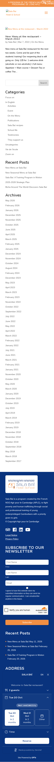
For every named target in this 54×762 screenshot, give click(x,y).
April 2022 (10, 331)
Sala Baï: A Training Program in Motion (23, 177)
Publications (13, 120)
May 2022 (10, 326)
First (7, 567)
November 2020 (13, 374)
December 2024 (13, 254)
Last (7, 577)
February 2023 (12, 297)
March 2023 (11, 292)
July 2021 (10, 350)
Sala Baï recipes (15, 125)
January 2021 (11, 369)
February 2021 (12, 364)
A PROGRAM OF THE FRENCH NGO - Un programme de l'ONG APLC (27, 3)
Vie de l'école (11, 149)
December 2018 (13, 432)
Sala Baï (12, 42)
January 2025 (11, 249)
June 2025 (10, 229)
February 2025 (12, 244)
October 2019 (11, 403)
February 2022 (12, 340)
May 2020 (10, 384)
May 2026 (10, 200)
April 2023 (10, 287)
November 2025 (13, 220)
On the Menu (37, 42)
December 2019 (13, 398)
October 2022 (11, 307)
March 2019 (11, 418)
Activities (12, 106)
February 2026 (12, 205)
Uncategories (11, 144)
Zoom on (9, 154)
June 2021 (10, 355)
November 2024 (13, 258)
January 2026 (11, 210)
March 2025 (11, 239)
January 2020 (11, 393)
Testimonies (13, 135)
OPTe (34, 758)
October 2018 (11, 442)
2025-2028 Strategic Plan (17, 182)
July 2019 (10, 408)
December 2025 (13, 215)
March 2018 (11, 456)
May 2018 (10, 451)
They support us (15, 140)
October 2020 (11, 379)
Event (10, 111)
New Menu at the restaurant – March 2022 (23, 38)
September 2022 (13, 311)
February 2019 (12, 422)
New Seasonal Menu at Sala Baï (20, 172)
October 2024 (11, 263)
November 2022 (13, 302)
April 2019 (10, 413)
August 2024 (11, 268)
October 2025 (11, 225)
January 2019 (11, 427)
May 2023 (10, 282)
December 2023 (13, 278)
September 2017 (13, 461)
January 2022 (11, 345)
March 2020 (11, 389)
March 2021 (11, 360)
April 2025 (10, 234)
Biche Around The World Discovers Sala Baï (26, 187)
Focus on (9, 97)
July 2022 (10, 316)
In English (10, 102)
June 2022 (10, 321)
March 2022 (11, 335)
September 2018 (13, 447)
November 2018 (13, 437)
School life (12, 130)
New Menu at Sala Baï (16, 167)
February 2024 (12, 273)
